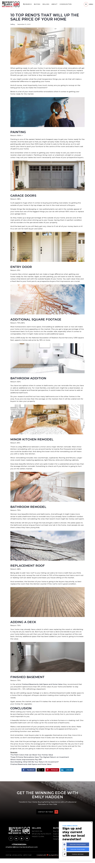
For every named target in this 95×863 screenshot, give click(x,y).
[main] (47, 390)
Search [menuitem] (28, 4)
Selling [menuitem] (45, 4)
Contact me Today (45, 812)
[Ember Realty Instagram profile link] (16, 838)
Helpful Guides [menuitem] (38, 836)
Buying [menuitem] (37, 4)
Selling (12, 24)
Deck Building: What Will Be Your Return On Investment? (34, 762)
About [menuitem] (54, 4)
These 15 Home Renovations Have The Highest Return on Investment (39, 757)
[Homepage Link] (10, 4)
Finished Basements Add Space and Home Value (30, 764)
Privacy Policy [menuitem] (17, 855)
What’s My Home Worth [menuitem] (41, 834)
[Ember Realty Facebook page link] (11, 838)
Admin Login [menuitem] (27, 855)
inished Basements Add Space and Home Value (43, 684)
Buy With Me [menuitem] (58, 831)
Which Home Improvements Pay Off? (26, 759)
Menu (91, 4)
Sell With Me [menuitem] (37, 831)
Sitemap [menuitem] (9, 855)
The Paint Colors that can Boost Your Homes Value (31, 755)
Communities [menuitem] (66, 4)
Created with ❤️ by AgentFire (47, 855)
